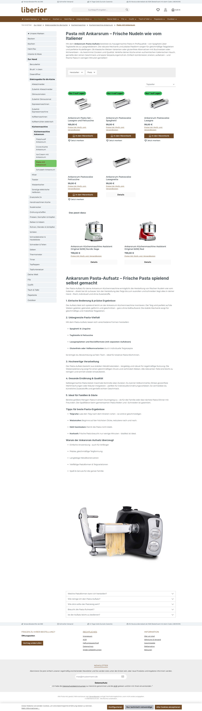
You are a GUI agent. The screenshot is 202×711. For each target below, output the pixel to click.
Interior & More (35, 54)
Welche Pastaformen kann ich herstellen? (87, 594)
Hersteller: (75, 72)
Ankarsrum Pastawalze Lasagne (156, 119)
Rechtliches (90, 632)
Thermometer (36, 254)
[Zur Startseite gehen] (34, 10)
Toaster (35, 179)
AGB (85, 640)
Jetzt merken (77, 140)
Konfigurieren (115, 707)
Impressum (87, 636)
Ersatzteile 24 (36, 197)
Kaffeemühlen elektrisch (42, 122)
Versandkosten (94, 696)
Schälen (33, 232)
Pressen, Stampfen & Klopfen (42, 217)
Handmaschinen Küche (40, 202)
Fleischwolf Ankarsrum (41, 140)
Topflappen (35, 264)
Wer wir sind (149, 636)
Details (120, 195)
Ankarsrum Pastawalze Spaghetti (118, 119)
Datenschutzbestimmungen (74, 686)
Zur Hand (32, 59)
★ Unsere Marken (36, 33)
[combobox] (97, 9)
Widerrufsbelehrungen (92, 650)
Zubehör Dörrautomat (41, 99)
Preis (89, 72)
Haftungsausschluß (91, 643)
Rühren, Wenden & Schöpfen (42, 227)
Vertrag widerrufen (32, 643)
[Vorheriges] (67, 241)
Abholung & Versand (152, 640)
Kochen (31, 44)
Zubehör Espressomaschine (40, 110)
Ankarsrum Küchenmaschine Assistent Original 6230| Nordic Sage (91, 247)
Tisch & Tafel (33, 290)
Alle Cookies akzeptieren (168, 707)
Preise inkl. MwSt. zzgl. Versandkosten (77, 128)
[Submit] (123, 676)
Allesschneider (38, 84)
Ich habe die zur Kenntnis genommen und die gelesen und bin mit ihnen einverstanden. (102, 686)
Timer (32, 259)
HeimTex (32, 49)
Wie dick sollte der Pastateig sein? (84, 604)
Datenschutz (88, 646)
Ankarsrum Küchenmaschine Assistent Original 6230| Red (145, 247)
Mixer (34, 175)
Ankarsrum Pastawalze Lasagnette (118, 178)
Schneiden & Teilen (38, 244)
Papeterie (32, 295)
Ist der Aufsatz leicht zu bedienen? (84, 615)
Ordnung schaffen (38, 212)
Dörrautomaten (38, 94)
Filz (29, 280)
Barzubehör (35, 64)
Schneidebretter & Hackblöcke (38, 238)
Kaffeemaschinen (39, 117)
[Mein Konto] (165, 9)
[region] (121, 241)
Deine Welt (33, 274)
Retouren (148, 650)
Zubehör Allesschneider (42, 89)
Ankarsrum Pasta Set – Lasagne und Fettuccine (81, 119)
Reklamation (149, 646)
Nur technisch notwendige (139, 707)
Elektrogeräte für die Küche (42, 79)
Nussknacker (35, 207)
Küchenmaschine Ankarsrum (42, 132)
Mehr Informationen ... (31, 708)
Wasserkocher (38, 185)
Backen (31, 39)
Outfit (30, 285)
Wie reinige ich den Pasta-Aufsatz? (84, 599)
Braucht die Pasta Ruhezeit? (81, 609)
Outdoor (32, 300)
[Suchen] (127, 9)
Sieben (33, 249)
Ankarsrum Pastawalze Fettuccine (80, 178)
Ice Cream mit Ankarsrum (42, 155)
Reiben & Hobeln (37, 222)
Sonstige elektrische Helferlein (40, 190)
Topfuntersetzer (37, 269)
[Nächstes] (174, 241)
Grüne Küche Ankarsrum (42, 148)
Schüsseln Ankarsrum (45, 170)
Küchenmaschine (40, 127)
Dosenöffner (35, 74)
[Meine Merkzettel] (158, 9)
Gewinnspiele (149, 643)
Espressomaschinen (40, 104)
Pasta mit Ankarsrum (41, 163)
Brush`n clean (36, 69)
